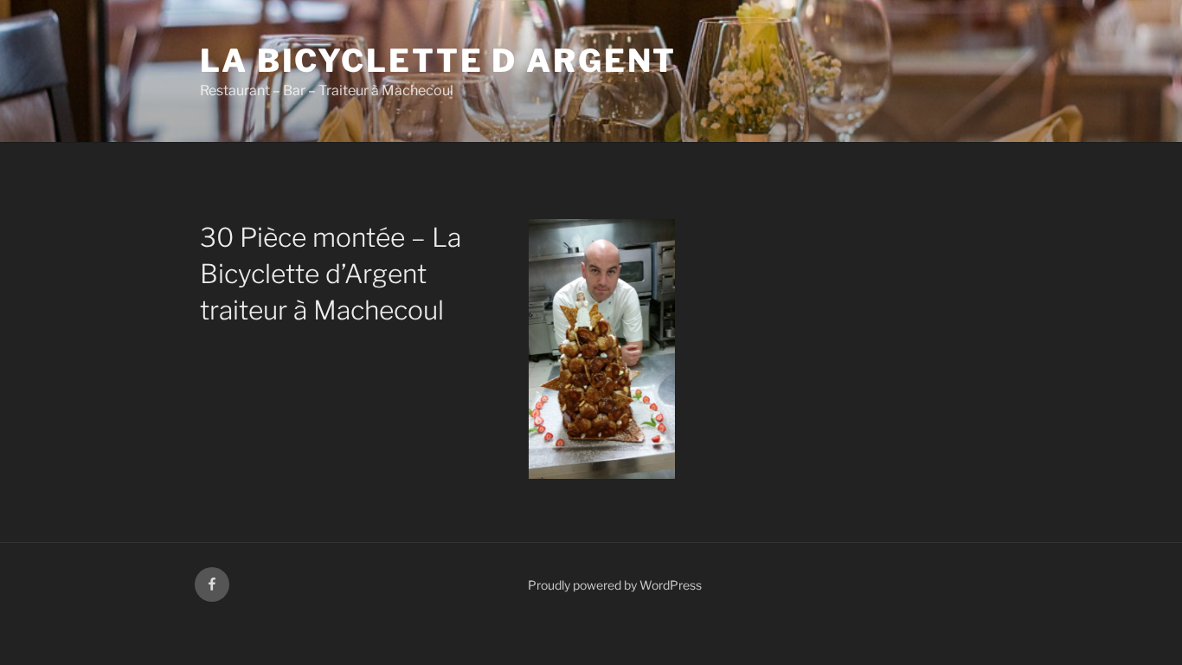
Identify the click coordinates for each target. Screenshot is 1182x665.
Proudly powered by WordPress (615, 585)
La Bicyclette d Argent (438, 61)
